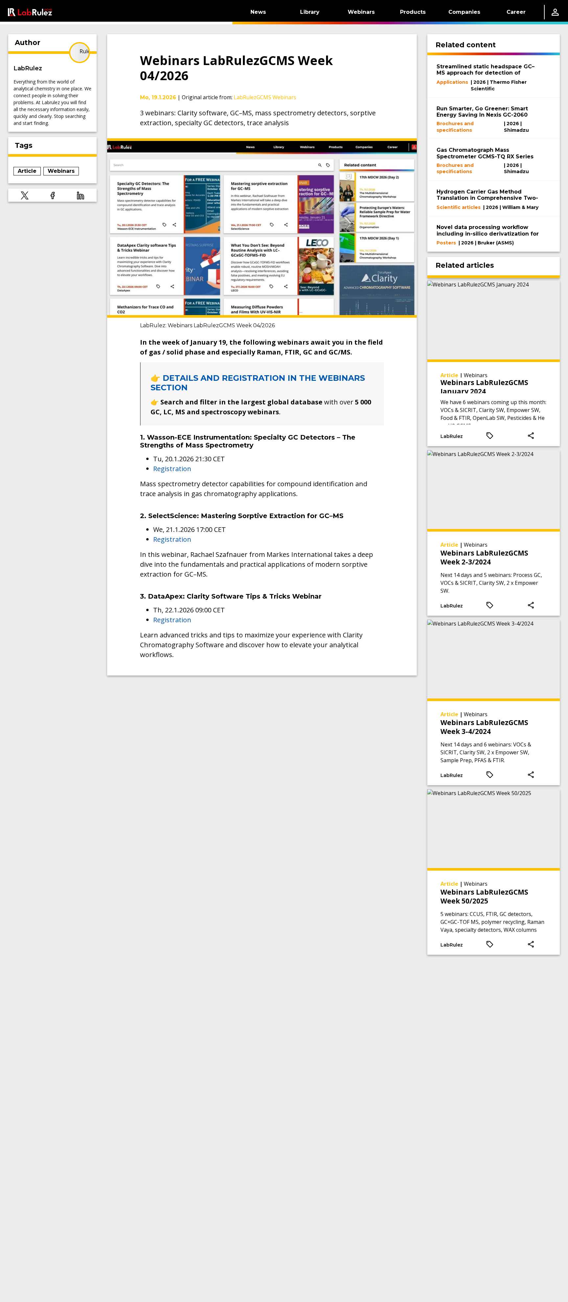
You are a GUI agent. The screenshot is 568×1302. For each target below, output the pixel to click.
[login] (555, 12)
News (258, 12)
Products (413, 12)
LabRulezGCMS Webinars (265, 97)
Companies (464, 12)
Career (516, 12)
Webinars (361, 12)
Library (310, 12)
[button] (25, 195)
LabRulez (27, 68)
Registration (172, 468)
